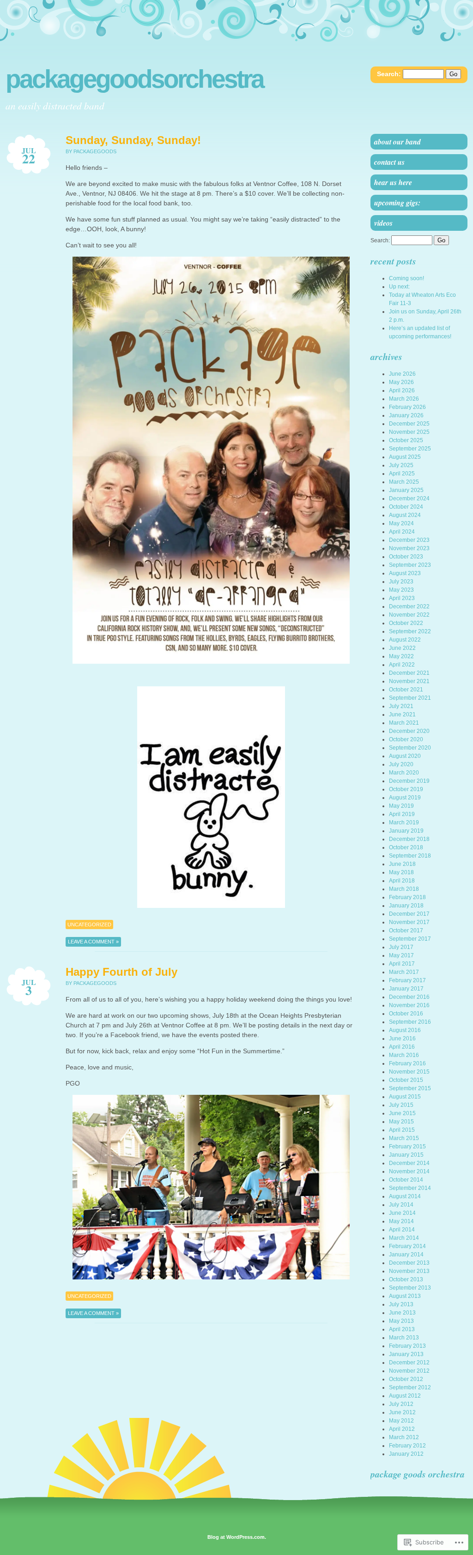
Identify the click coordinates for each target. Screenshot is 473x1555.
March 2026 (404, 399)
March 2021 (404, 723)
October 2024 (406, 507)
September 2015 (410, 1088)
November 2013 (409, 1271)
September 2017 (410, 939)
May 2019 (401, 806)
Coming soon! (406, 278)
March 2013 (404, 1337)
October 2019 (406, 789)
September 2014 (410, 1188)
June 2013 (402, 1312)
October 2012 (406, 1379)
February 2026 (407, 407)
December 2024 (409, 498)
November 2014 (409, 1171)
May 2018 (401, 872)
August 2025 (405, 457)
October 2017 (406, 930)
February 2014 (407, 1246)
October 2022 (406, 623)
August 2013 (405, 1296)
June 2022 (402, 648)
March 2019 (404, 822)
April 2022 (402, 664)
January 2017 (406, 988)
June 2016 (402, 1038)
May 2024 (401, 523)
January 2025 (406, 490)
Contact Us (389, 162)
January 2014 (406, 1254)
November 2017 (409, 922)
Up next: (399, 286)
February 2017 (407, 980)
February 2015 (407, 1146)
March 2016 (404, 1055)
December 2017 (409, 914)
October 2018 (406, 847)
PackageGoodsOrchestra (134, 79)
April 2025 (402, 473)
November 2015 (409, 1072)
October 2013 (406, 1279)
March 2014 (404, 1238)
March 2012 (404, 1437)
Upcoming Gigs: (397, 203)
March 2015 (404, 1138)
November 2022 (409, 615)
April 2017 (402, 964)
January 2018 (406, 905)
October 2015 (406, 1080)
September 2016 (410, 1022)
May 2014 (401, 1221)
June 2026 (402, 374)
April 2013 (402, 1329)
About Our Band (397, 142)
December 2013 (409, 1263)
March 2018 (404, 889)
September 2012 (410, 1387)
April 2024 (402, 531)
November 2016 (409, 1005)
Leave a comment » (93, 941)
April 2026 (402, 390)
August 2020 (405, 756)
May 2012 (401, 1420)
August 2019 (405, 797)
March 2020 (404, 772)
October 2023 (406, 556)
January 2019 (406, 831)
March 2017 (404, 972)
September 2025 (410, 448)
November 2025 (409, 432)
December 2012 (409, 1362)
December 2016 (409, 997)
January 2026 (406, 415)
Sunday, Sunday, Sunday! (133, 140)
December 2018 (409, 839)
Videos (383, 223)
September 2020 (410, 747)
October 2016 (406, 1013)
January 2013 (406, 1354)
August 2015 (405, 1096)
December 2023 (409, 540)
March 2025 (404, 482)
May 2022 (401, 656)
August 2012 (405, 1396)
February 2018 (407, 897)
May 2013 (401, 1321)
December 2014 (409, 1163)
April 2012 (402, 1429)
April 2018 (402, 880)
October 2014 (406, 1180)
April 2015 (402, 1130)
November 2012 (409, 1371)
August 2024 (405, 515)
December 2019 (409, 781)
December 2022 (409, 606)
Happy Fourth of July (121, 972)
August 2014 (405, 1196)
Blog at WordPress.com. (236, 1537)
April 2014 (402, 1229)
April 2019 (402, 814)
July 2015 (401, 1105)
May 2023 (401, 590)
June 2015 (402, 1113)
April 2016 (402, 1047)
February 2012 (407, 1445)
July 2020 (401, 764)
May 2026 (401, 382)
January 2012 (406, 1454)
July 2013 (401, 1304)
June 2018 (402, 864)
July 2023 (401, 581)
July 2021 (401, 706)
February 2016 (407, 1063)
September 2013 (410, 1288)
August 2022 (405, 639)
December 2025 (409, 423)
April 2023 (402, 598)
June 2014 (402, 1213)
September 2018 (410, 856)
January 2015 (406, 1155)
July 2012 (401, 1404)
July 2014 (401, 1204)
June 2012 (402, 1412)
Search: (389, 74)
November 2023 (409, 548)
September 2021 (410, 698)
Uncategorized (89, 924)
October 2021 (406, 689)
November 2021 (409, 681)
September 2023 (410, 565)
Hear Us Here (393, 182)
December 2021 (409, 673)
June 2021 (402, 714)
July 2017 (401, 947)
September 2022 (410, 631)
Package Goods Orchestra (417, 1473)
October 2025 (406, 440)
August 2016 (405, 1030)
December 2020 (409, 731)
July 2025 (401, 465)
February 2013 (407, 1346)
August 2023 (405, 573)
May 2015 (401, 1121)
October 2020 (406, 739)
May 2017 (401, 955)
